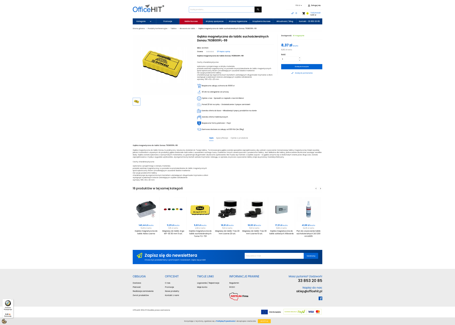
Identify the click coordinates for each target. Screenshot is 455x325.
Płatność (137, 287)
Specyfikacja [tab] (222, 138)
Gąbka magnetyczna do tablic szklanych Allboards (281, 232)
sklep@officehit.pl (309, 291)
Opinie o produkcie (239, 138)
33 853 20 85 (310, 280)
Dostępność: (286, 36)
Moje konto (202, 287)
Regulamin (234, 283)
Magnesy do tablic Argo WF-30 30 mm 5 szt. (173, 232)
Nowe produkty (172, 291)
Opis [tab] (211, 138)
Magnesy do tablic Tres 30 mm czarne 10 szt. (254, 232)
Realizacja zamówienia (143, 291)
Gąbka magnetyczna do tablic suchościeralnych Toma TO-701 (200, 234)
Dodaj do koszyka (302, 66)
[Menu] (12, 300)
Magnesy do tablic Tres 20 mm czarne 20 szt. (227, 232)
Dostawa (137, 283)
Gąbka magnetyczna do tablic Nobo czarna (146, 232)
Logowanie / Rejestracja (208, 283)
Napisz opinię (224, 51)
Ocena (200, 51)
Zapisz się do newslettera (171, 255)
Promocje (169, 287)
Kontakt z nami (172, 295)
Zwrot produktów (141, 295)
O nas (167, 283)
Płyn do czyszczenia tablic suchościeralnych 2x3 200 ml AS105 (308, 234)
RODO (232, 287)
